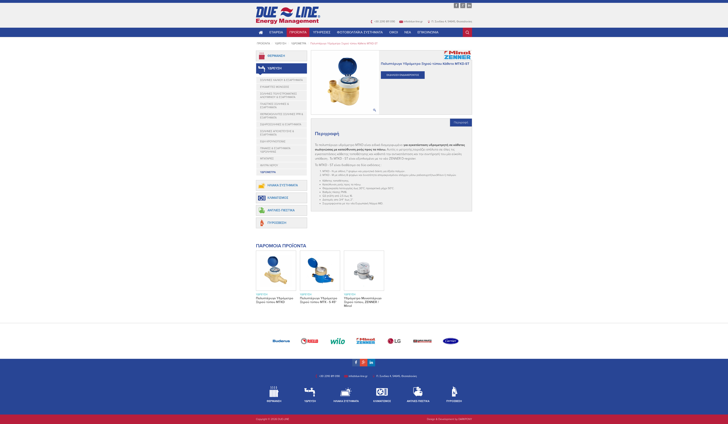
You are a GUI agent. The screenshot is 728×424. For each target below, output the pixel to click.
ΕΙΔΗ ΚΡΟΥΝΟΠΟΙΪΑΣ (273, 141)
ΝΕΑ (407, 32)
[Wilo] (338, 340)
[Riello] (309, 340)
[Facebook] (456, 7)
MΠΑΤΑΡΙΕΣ (267, 158)
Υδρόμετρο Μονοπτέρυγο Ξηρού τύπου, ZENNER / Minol (363, 302)
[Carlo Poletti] (422, 340)
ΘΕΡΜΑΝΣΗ (276, 56)
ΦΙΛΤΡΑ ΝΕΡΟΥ (269, 165)
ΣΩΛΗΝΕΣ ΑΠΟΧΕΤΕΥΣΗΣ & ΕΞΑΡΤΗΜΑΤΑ (277, 133)
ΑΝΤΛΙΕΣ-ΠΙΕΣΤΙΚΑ (281, 210)
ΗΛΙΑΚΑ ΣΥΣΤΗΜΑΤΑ (283, 185)
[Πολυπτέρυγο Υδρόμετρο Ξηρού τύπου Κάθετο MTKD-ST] (345, 82)
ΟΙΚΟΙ (393, 32)
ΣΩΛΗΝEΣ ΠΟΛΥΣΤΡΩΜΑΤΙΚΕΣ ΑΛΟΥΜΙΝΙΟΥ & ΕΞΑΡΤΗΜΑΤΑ (278, 95)
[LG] (394, 340)
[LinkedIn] (469, 7)
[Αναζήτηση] (467, 32)
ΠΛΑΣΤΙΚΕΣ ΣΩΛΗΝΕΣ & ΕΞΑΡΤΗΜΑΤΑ (274, 105)
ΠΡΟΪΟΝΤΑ (298, 32)
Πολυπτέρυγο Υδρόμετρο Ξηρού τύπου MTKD (274, 300)
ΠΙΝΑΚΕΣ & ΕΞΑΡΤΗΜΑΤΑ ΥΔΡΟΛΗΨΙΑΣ (275, 150)
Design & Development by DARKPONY (449, 419)
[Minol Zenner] (366, 340)
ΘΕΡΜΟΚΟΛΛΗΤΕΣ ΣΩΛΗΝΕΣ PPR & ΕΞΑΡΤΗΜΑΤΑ (281, 116)
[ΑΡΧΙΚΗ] (288, 15)
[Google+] (463, 7)
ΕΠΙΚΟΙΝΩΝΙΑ (428, 32)
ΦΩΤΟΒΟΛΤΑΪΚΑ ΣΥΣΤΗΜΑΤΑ (360, 32)
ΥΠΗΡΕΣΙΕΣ (321, 32)
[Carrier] (451, 340)
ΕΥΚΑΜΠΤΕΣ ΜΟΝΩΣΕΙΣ (274, 87)
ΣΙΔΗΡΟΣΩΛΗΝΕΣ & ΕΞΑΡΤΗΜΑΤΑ (280, 124)
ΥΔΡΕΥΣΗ (280, 43)
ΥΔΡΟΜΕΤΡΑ (298, 43)
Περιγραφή (461, 122)
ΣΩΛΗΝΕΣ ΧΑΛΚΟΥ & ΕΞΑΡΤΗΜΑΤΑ (281, 80)
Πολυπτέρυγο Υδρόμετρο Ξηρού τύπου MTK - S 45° (318, 300)
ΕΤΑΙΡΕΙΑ (276, 32)
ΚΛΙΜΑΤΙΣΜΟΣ (278, 198)
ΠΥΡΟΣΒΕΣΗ (277, 223)
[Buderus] (281, 340)
